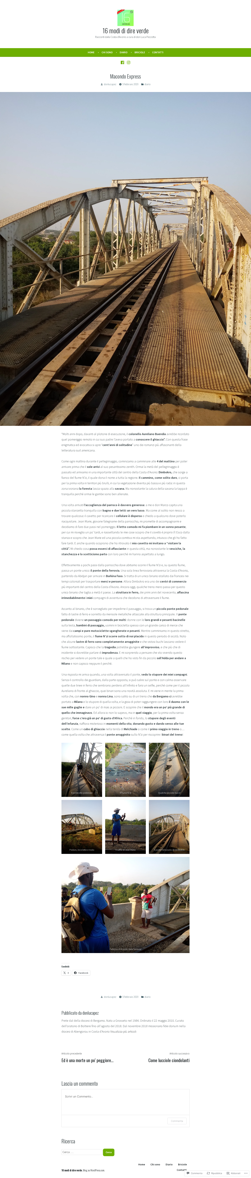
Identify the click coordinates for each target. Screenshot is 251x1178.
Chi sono (107, 52)
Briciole (140, 52)
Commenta (177, 1120)
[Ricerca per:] (82, 1152)
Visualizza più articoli (123, 1031)
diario (147, 84)
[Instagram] (128, 62)
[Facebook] (123, 62)
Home (91, 52)
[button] (81, 770)
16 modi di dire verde (126, 30)
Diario (123, 52)
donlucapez (110, 84)
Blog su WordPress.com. (94, 1170)
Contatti (157, 52)
